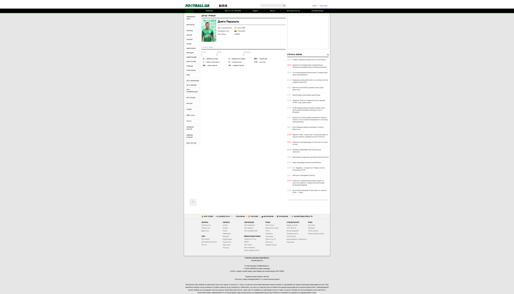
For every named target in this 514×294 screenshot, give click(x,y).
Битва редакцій (292, 231)
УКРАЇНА (189, 31)
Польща (226, 248)
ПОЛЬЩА (189, 66)
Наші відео (269, 236)
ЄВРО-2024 (190, 115)
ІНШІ (188, 75)
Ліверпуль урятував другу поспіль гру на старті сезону (310, 143)
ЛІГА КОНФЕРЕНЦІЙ (192, 91)
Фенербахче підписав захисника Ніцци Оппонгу (310, 157)
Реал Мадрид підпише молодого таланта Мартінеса (308, 128)
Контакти (311, 225)
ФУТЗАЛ (189, 103)
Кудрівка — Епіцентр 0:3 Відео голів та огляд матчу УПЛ (308, 169)
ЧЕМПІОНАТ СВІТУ (190, 18)
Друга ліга (205, 231)
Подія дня (290, 242)
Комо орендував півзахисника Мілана (306, 162)
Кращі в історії (292, 225)
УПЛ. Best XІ (291, 228)
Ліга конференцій (250, 231)
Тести (267, 231)
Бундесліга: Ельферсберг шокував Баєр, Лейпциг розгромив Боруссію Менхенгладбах (309, 66)
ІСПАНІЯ (189, 39)
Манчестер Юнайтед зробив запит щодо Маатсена (308, 89)
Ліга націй (248, 245)
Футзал (204, 245)
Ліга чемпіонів (249, 225)
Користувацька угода (316, 234)
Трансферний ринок (209, 242)
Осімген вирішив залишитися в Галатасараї (309, 60)
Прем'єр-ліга (206, 225)
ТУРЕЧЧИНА (191, 70)
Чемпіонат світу (250, 239)
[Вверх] (193, 202)
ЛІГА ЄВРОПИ (191, 85)
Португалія (227, 242)
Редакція (311, 228)
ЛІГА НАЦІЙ (190, 98)
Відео (255, 11)
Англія (225, 225)
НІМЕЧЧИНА (191, 48)
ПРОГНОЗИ (190, 25)
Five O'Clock (291, 236)
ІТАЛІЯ (188, 44)
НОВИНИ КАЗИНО (189, 136)
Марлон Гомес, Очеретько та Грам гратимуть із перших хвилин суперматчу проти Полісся (310, 136)
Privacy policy (313, 231)
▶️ (253, 216)
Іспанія (225, 228)
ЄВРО (246, 242)
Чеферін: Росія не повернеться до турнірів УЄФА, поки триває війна (308, 101)
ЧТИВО (189, 109)
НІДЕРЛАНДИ (191, 57)
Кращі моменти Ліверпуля (297, 239)
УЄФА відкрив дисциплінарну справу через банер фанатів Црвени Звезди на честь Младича (308, 110)
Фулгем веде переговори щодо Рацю (306, 95)
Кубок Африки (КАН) (251, 250)
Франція (226, 236)
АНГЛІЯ (189, 35)
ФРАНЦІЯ (190, 53)
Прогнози (269, 242)
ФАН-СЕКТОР (191, 143)
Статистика (207, 48)
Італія (225, 231)
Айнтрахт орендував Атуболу (303, 175)
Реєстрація (323, 5)
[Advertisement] (308, 32)
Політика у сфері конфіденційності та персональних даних (257, 279)
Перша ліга (205, 228)
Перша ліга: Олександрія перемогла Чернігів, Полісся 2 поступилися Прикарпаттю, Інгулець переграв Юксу (310, 120)
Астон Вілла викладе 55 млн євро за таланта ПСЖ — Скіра (309, 191)
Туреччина (227, 245)
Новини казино (271, 245)
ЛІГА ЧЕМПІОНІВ (192, 81)
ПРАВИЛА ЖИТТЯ (190, 128)
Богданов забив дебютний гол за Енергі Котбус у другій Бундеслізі (310, 81)
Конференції (317, 11)
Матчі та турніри (233, 11)
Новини (209, 11)
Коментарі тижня (271, 228)
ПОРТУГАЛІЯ (191, 62)
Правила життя (292, 234)
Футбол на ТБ (293, 11)
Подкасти (269, 234)
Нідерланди (227, 239)
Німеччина (227, 234)
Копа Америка (249, 247)
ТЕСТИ (188, 121)
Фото (272, 11)
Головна (190, 11)
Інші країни (205, 239)
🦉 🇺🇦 (302, 216)
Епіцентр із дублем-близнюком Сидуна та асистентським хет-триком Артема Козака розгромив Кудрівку (308, 183)
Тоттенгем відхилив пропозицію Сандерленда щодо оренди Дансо (310, 74)
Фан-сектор (269, 225)
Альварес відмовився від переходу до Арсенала (306, 151)
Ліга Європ (248, 228)
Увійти (314, 5)
